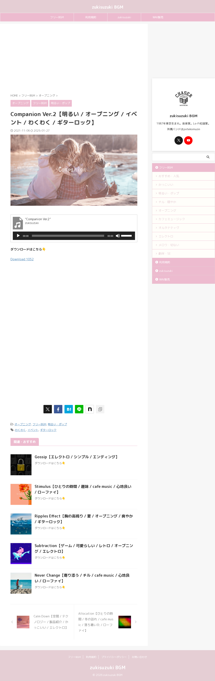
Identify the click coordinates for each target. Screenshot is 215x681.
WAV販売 (158, 17)
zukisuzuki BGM (107, 7)
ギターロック (48, 430)
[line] (79, 409)
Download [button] (22, 259)
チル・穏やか (167, 202)
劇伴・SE (165, 253)
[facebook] (58, 409)
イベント (33, 430)
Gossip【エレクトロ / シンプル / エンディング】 (77, 457)
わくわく (20, 430)
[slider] (127, 235)
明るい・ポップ (57, 424)
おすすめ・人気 (169, 176)
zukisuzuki (124, 17)
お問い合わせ (139, 657)
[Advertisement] (73, 59)
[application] (74, 236)
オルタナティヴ (169, 228)
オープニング (22, 424)
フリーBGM (57, 17)
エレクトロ (166, 236)
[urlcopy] (100, 409)
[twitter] (47, 409)
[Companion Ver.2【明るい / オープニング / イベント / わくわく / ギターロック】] (68, 409)
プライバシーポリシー (114, 657)
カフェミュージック (172, 219)
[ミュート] (118, 236)
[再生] (18, 236)
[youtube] (188, 140)
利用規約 (90, 17)
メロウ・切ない (169, 245)
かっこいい (166, 185)
